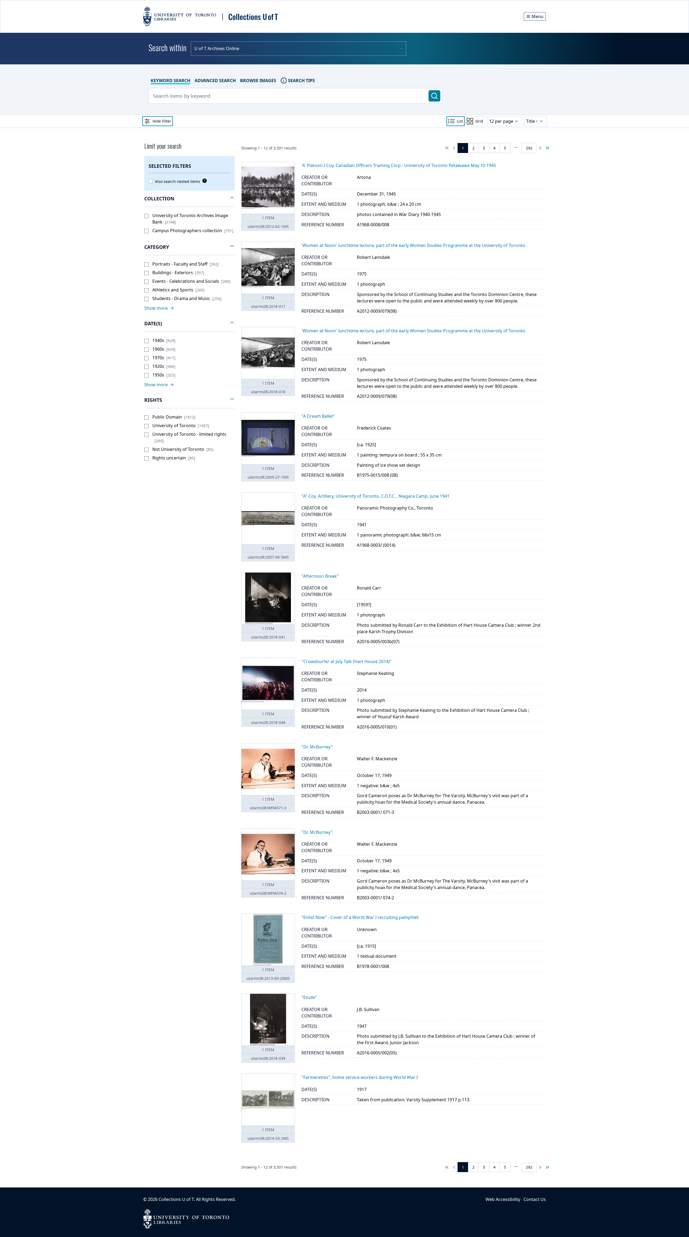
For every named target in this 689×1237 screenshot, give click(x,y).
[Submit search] (434, 96)
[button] (189, 199)
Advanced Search (215, 80)
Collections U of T (176, 1199)
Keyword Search (170, 80)
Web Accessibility (503, 1199)
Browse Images (258, 80)
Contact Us (534, 1199)
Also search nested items (177, 181)
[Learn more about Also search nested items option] (203, 181)
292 (529, 148)
